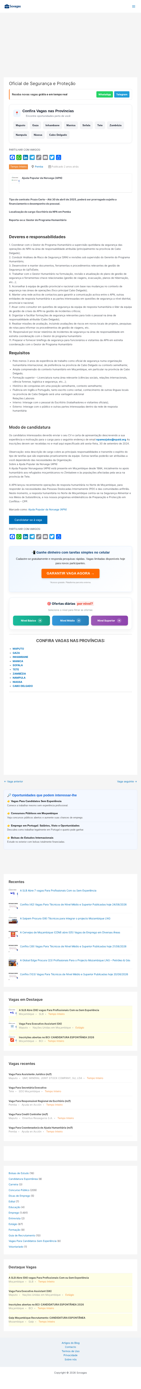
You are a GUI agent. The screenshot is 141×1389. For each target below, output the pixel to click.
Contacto (70, 1346)
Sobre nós (71, 1359)
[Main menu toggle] (134, 6)
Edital (12, 1201)
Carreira (13, 1184)
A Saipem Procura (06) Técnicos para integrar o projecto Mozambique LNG (65, 918)
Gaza (35, 125)
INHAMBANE (20, 656)
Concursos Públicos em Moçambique (34, 813)
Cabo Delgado (58, 134)
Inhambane (52, 125)
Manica (70, 125)
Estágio (13, 1224)
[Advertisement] (70, 50)
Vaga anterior (13, 781)
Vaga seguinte (127, 781)
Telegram (121, 94)
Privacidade (70, 1355)
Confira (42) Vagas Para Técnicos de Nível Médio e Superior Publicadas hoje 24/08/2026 (73, 904)
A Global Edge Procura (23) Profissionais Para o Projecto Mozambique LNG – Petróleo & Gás (75, 960)
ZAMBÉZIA (19, 673)
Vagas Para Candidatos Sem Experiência (36, 801)
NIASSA (17, 681)
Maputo (20, 125)
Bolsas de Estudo (19, 1173)
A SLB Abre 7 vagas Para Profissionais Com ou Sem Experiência (58, 890)
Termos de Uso (70, 1351)
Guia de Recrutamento (22, 1235)
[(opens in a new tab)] (13, 906)
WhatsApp (104, 94)
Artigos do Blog (70, 1342)
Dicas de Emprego (19, 1195)
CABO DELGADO (23, 685)
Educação (14, 1207)
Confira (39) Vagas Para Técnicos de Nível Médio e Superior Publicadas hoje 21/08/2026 (73, 946)
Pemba (39, 166)
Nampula (21, 134)
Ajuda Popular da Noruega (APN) (47, 509)
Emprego (14, 1212)
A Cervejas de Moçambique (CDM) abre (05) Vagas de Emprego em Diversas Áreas (70, 932)
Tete (100, 125)
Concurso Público (19, 1190)
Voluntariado (16, 1246)
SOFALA (18, 665)
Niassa (38, 134)
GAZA (16, 652)
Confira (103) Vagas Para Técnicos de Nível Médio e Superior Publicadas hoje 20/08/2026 (74, 974)
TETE (16, 669)
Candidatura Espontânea (23, 1178)
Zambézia (116, 125)
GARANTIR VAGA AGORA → (70, 573)
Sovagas (32, 5)
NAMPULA (19, 677)
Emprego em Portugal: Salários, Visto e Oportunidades (45, 825)
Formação (14, 1229)
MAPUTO (18, 648)
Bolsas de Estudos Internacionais (32, 837)
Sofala (86, 125)
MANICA (18, 661)
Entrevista (15, 1218)
